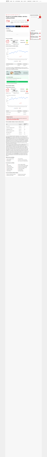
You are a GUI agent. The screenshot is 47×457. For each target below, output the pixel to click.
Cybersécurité (29, 1)
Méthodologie (27, 44)
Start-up (24, 1)
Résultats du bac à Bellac (10, 175)
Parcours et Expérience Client (35, 39)
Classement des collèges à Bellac (22, 166)
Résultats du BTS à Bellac (21, 175)
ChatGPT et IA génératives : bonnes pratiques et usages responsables (35, 33)
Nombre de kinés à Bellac (10, 167)
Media (22, 1)
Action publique (17, 1)
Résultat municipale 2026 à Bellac (11, 174)
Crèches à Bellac (20, 169)
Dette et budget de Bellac (21, 164)
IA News (11, 1)
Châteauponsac (8, 129)
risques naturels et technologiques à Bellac (13, 119)
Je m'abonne (17, 81)
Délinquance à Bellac (9, 169)
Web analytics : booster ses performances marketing (35, 36)
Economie (33, 1)
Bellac (13, 68)
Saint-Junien (7, 132)
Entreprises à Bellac (9, 166)
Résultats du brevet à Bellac (22, 174)
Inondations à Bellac (9, 168)
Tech (13, 1)
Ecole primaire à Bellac (21, 168)
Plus (37, 1)
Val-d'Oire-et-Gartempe (9, 127)
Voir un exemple (39, 18)
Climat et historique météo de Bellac (23, 165)
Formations (33, 30)
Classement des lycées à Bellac (22, 167)
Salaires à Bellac (9, 165)
